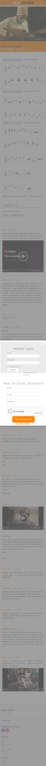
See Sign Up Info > (23, 423)
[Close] (43, 343)
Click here (26, 375)
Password (10, 360)
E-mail (9, 394)
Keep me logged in (14, 366)
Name (9, 388)
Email (9, 353)
